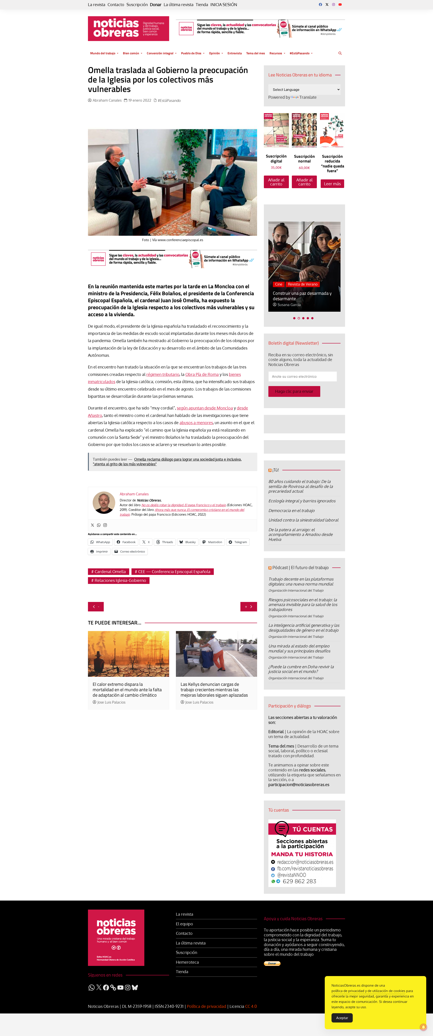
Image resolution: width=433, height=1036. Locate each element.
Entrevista (235, 53)
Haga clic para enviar (294, 391)
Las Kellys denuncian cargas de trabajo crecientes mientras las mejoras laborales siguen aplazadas (214, 689)
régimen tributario (162, 374)
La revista (96, 4)
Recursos (275, 53)
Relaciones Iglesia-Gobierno (120, 580)
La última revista (178, 4)
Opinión (214, 53)
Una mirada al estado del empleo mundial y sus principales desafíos (299, 648)
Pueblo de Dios (191, 53)
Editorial (276, 731)
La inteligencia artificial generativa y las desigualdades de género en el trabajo (303, 628)
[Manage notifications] (423, 1027)
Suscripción (137, 4)
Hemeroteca (187, 962)
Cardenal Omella (110, 571)
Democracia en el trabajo (291, 510)
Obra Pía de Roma (202, 374)
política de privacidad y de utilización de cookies (368, 991)
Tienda (202, 4)
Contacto (116, 4)
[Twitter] (92, 525)
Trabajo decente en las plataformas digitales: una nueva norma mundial (300, 581)
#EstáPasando (299, 53)
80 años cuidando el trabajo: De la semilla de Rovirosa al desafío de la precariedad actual (300, 486)
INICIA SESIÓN (223, 4)
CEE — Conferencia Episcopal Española (174, 571)
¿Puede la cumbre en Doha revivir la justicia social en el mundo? (301, 669)
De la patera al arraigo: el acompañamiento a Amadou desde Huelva (300, 534)
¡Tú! (275, 469)
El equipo (184, 924)
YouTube (340, 4)
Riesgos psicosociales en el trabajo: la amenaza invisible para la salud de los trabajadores (302, 604)
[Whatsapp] (99, 525)
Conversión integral (160, 53)
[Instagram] (105, 525)
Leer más (332, 183)
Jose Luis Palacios (111, 702)
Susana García (289, 305)
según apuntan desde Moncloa (205, 407)
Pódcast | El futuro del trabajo (300, 567)
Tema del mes (255, 53)
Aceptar (342, 1018)
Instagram (333, 4)
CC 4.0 (251, 1006)
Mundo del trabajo (102, 53)
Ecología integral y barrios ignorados (301, 500)
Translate (308, 97)
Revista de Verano (303, 284)
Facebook (320, 4)
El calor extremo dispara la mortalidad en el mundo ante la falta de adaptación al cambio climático (127, 689)
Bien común (131, 53)
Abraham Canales (107, 100)
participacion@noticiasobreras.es (298, 784)
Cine (278, 284)
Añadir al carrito (276, 181)
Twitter (327, 4)
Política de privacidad (206, 1006)
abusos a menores (196, 422)
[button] (294, 318)
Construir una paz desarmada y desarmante (302, 296)
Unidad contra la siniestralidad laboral (303, 519)
